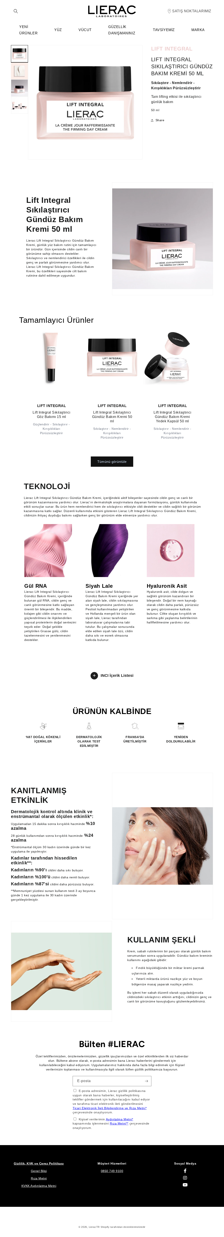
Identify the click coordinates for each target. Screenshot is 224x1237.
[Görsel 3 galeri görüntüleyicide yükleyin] (19, 88)
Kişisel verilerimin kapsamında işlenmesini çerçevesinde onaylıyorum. (111, 1124)
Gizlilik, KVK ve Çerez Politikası (39, 1163)
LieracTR (94, 1227)
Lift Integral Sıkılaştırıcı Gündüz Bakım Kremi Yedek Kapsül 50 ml (172, 416)
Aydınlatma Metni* (119, 1119)
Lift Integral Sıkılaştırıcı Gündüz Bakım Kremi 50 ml (112, 416)
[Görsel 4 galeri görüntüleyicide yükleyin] (19, 105)
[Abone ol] (146, 1081)
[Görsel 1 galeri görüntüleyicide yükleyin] (19, 53)
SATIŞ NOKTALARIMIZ (191, 11)
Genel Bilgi (39, 1171)
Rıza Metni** (119, 1123)
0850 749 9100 (112, 1171)
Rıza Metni (39, 1178)
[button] (16, 11)
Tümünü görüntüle (112, 461)
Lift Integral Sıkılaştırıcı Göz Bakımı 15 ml (51, 414)
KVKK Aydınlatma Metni (38, 1186)
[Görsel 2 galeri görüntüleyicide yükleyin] (19, 70)
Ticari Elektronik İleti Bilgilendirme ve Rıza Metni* (110, 1108)
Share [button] (160, 120)
